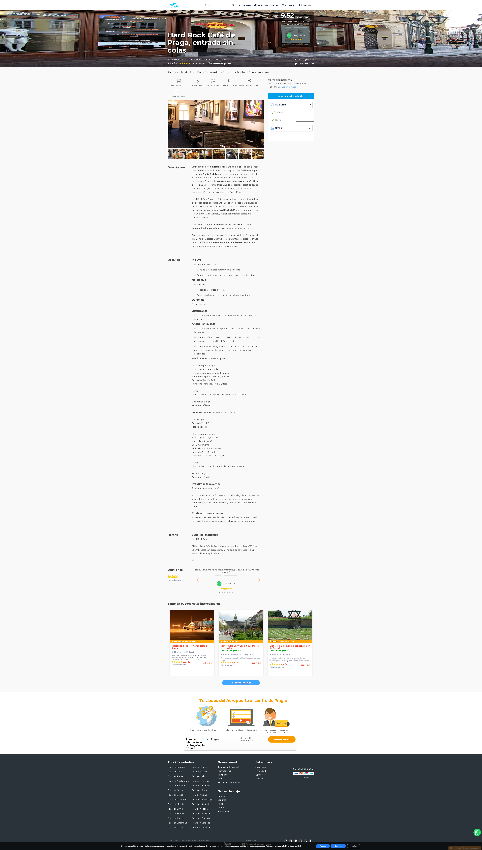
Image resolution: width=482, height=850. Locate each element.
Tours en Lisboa (175, 795)
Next (309, 32)
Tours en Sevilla (175, 809)
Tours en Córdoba (201, 823)
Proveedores (224, 771)
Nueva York (223, 811)
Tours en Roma (175, 776)
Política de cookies (273, 846)
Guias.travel (173, 72)
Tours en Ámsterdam (178, 781)
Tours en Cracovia (201, 818)
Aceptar (323, 846)
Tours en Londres (176, 767)
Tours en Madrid (176, 804)
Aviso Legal (260, 767)
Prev (283, 32)
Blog (220, 779)
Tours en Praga (199, 790)
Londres (222, 800)
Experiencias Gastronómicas (217, 72)
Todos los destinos (201, 827)
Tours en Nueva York (178, 799)
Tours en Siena (199, 795)
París (220, 804)
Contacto (289, 5)
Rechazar (338, 846)
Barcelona (223, 796)
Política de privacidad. (292, 846)
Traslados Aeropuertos (229, 782)
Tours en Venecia (200, 781)
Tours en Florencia (177, 813)
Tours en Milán (199, 776)
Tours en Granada (177, 827)
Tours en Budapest (201, 785)
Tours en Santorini (201, 804)
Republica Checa (187, 72)
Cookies (259, 779)
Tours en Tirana (200, 809)
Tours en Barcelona (177, 785)
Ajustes (354, 846)
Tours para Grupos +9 (267, 5)
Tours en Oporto (176, 790)
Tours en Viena (199, 767)
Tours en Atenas (176, 818)
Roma (221, 808)
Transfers (246, 5)
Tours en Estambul (177, 823)
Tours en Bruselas (201, 813)
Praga (199, 72)
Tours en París (175, 772)
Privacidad (260, 771)
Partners (222, 775)
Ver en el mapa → (290, 87)
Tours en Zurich (200, 772)
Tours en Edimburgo (202, 799)
